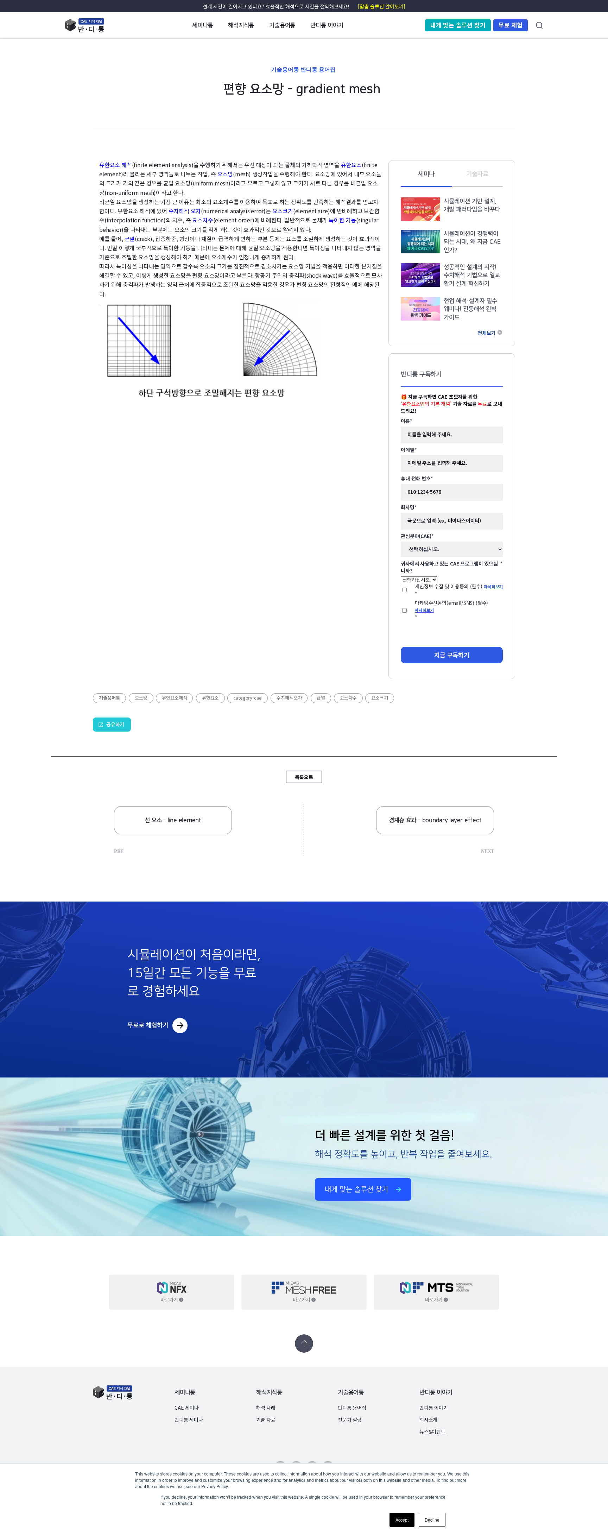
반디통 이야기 (435, 1393)
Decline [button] (432, 1520)
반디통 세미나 (189, 1419)
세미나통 (185, 1393)
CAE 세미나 (187, 1407)
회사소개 (428, 1419)
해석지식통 (269, 1393)
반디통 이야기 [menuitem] (326, 25)
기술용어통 (351, 1393)
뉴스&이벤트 (432, 1431)
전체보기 (486, 333)
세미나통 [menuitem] (202, 25)
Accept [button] (401, 1520)
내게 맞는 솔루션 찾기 (458, 24)
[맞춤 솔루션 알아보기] (381, 6)
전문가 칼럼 (350, 1419)
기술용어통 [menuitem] (282, 25)
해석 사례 (266, 1407)
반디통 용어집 (352, 1407)
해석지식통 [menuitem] (241, 25)
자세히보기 (493, 586)
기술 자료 (266, 1419)
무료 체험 (510, 24)
